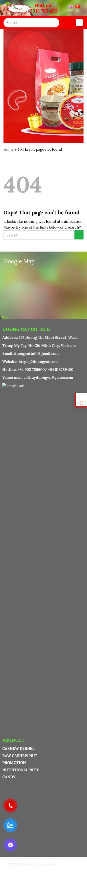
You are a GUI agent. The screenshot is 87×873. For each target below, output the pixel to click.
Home (8, 149)
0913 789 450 (43, 11)
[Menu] (79, 22)
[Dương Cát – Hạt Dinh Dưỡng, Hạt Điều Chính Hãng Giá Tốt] (19, 8)
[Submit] (54, 22)
